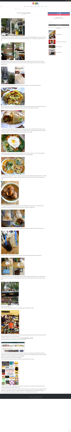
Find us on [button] (58, 14)
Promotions (39, 6)
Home (25, 6)
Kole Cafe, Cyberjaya (59, 52)
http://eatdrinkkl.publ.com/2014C (27, 337)
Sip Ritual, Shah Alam (59, 46)
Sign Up (69, 0)
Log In (66, 0)
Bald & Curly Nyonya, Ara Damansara (61, 41)
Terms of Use (37, 396)
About (43, 6)
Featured (35, 6)
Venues (28, 6)
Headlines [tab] (59, 28)
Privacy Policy (40, 396)
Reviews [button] (31, 6)
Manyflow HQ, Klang (59, 34)
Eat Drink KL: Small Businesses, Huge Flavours (9, 388)
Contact (46, 6)
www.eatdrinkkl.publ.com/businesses (30, 391)
